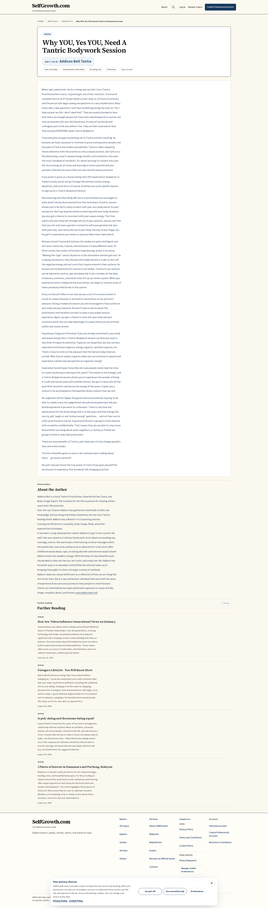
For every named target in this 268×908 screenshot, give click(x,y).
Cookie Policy (186, 845)
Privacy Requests (188, 860)
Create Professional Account (219, 834)
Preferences (197, 891)
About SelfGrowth (158, 826)
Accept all (150, 891)
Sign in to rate (127, 69)
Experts (123, 834)
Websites (154, 834)
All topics (124, 826)
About (164, 7)
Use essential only (175, 891)
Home (41, 21)
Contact (153, 867)
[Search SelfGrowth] (173, 7)
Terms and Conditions (190, 837)
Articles (53, 21)
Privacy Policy (186, 829)
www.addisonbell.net (86, 592)
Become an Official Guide (162, 858)
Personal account (218, 826)
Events (152, 850)
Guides (123, 842)
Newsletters (155, 842)
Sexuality (67, 21)
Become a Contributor (220, 842)
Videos (123, 858)
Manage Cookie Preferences (188, 870)
